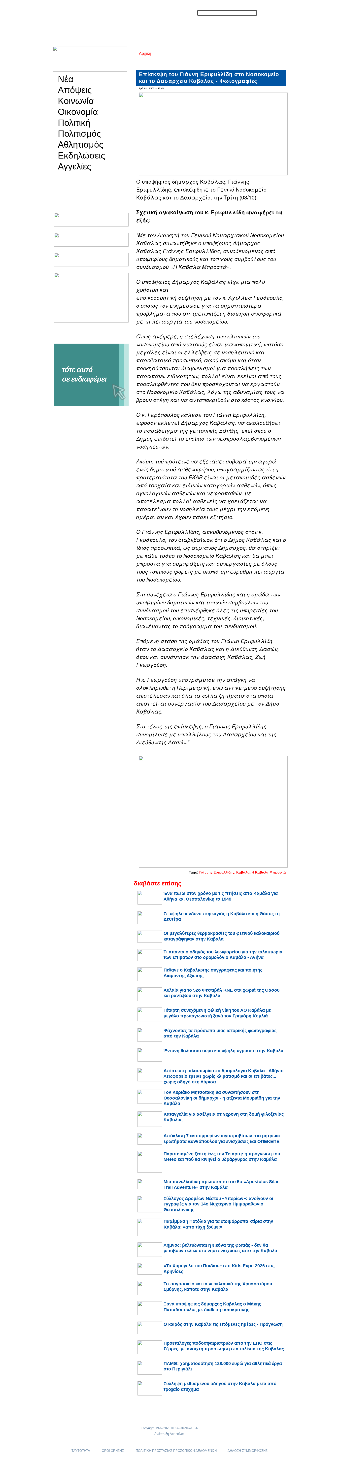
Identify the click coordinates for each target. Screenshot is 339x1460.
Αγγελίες (74, 166)
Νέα (65, 79)
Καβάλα (243, 872)
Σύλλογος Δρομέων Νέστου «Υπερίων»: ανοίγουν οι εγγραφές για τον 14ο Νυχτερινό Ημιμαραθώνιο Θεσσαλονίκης (218, 1204)
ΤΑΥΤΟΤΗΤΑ (80, 1451)
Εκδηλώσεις (81, 155)
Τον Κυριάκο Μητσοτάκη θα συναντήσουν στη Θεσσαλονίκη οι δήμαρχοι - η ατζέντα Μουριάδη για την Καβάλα (222, 1098)
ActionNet (177, 1434)
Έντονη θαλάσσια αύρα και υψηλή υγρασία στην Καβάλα (223, 1050)
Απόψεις (75, 90)
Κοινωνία (76, 101)
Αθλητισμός (80, 144)
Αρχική (145, 53)
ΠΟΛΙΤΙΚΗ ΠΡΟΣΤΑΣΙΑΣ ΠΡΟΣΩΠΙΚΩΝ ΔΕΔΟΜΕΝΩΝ (176, 1451)
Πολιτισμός (79, 133)
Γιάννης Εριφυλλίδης (216, 872)
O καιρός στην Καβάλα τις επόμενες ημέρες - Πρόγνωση (223, 1324)
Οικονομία (78, 112)
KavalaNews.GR (186, 1428)
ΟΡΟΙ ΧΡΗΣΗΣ (113, 1451)
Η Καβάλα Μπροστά (269, 872)
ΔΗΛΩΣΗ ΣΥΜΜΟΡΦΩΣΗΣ (248, 1451)
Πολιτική (74, 123)
